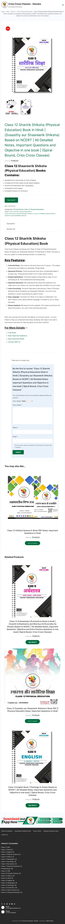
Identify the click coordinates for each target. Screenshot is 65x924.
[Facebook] (2, 904)
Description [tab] (11, 223)
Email (15, 436)
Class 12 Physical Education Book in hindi (18, 213)
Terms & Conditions (6, 831)
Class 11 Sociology (7, 861)
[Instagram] (7, 904)
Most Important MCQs (16, 339)
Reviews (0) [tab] (11, 229)
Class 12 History (6, 876)
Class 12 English (6, 880)
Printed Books (18, 209)
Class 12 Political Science (9, 873)
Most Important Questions (17, 336)
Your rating (17, 401)
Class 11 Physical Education (10, 866)
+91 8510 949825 (11, 912)
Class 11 (4, 847)
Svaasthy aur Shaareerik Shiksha (15, 215)
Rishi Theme (50, 921)
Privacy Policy (37, 831)
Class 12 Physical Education (34, 209)
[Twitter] (4, 904)
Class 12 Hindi (6, 878)
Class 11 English (6, 852)
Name (15, 427)
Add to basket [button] (32, 543)
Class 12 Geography (8, 883)
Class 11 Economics (7, 864)
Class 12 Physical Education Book (19, 211)
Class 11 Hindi (6, 849)
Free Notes (12, 333)
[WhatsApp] (14, 904)
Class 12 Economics (8, 887)
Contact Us (4, 834)
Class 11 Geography (7, 859)
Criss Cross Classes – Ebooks (30, 921)
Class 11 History (6, 857)
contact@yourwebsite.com (13, 908)
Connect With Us (14, 342)
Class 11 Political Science (9, 854)
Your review (17, 405)
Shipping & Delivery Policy (51, 831)
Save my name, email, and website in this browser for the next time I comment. (33, 446)
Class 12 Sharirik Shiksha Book (44, 213)
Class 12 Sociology (7, 885)
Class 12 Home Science (9, 890)
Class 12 (4, 871)
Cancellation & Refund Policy (22, 831)
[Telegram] (9, 904)
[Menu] (63, 5)
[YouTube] (12, 904)
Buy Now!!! (11, 200)
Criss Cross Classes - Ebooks (24, 4)
